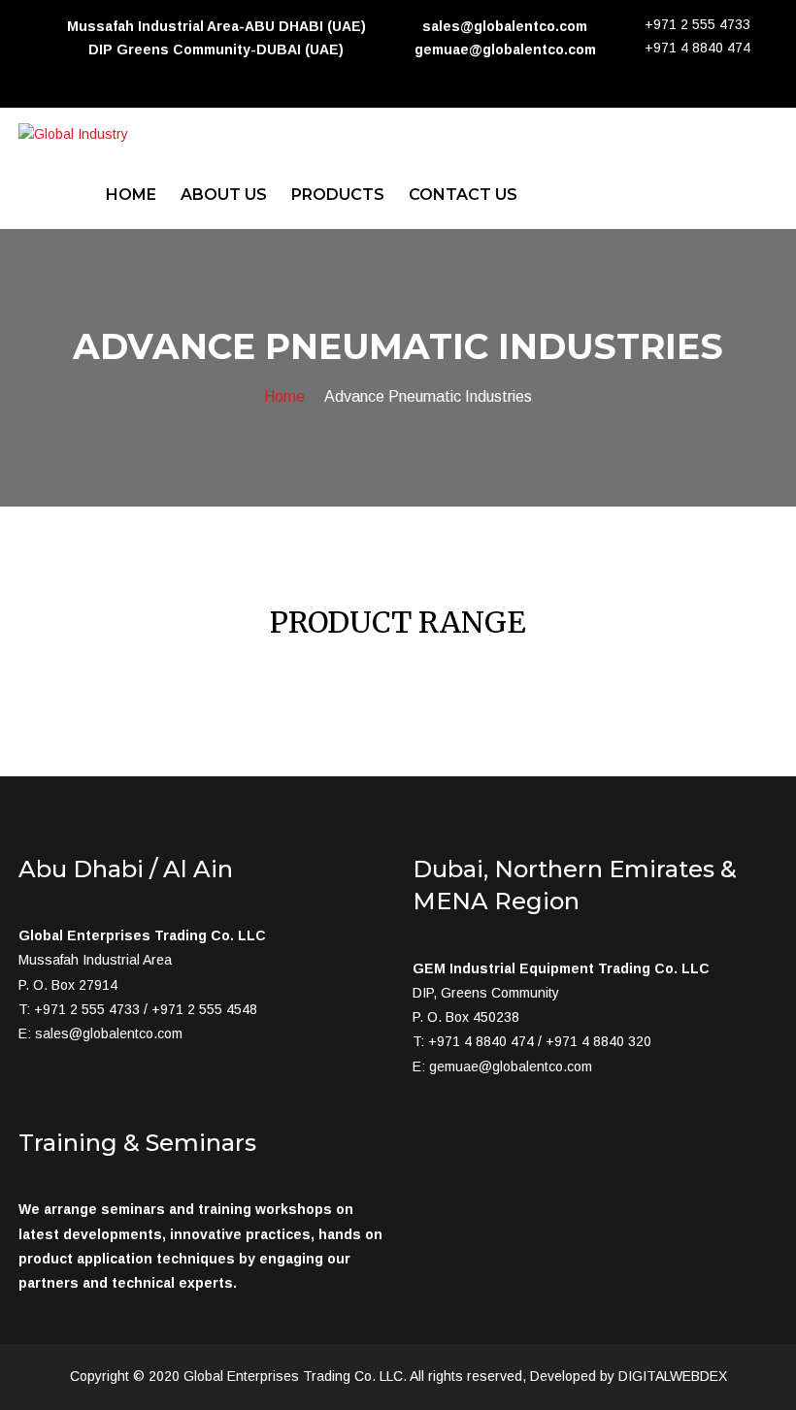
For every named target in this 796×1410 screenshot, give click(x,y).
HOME (131, 194)
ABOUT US (224, 194)
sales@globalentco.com (108, 1033)
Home (284, 396)
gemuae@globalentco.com (510, 1066)
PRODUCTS (337, 194)
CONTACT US (463, 194)
